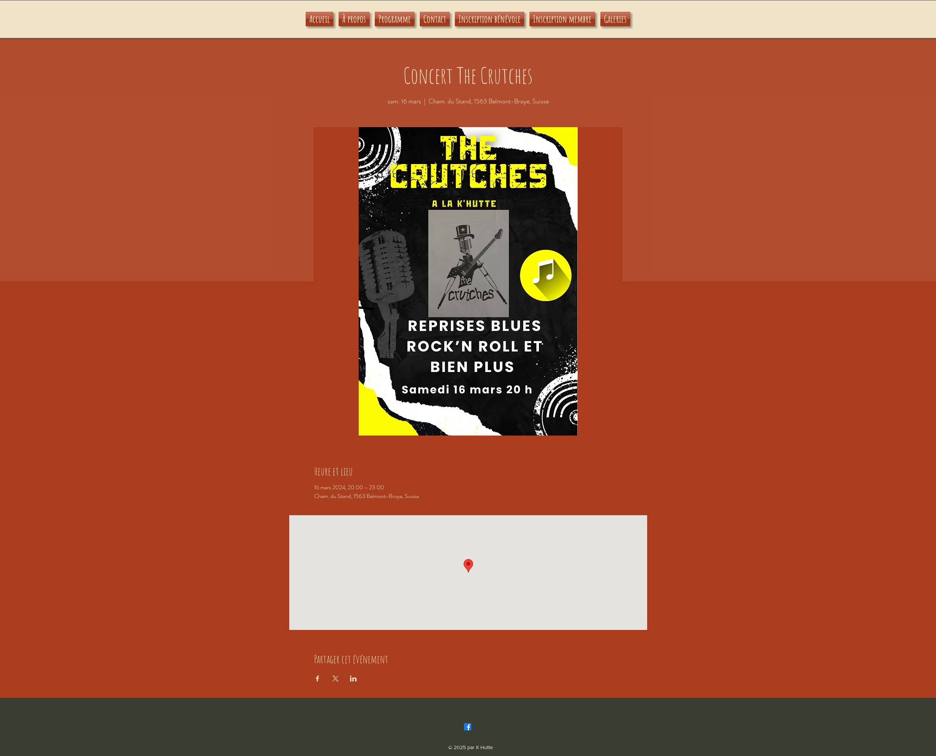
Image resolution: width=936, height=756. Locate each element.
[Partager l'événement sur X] (335, 678)
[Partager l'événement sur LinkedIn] (353, 678)
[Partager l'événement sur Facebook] (317, 678)
